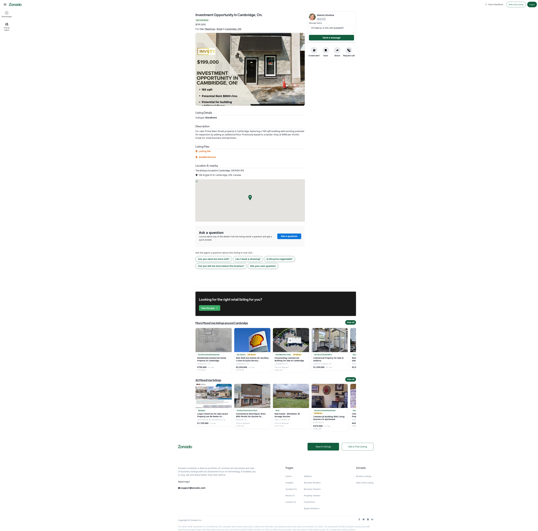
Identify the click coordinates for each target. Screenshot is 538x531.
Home (288, 476)
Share (337, 55)
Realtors (308, 476)
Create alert (314, 55)
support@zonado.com (192, 487)
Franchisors (309, 501)
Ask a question (289, 236)
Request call (349, 55)
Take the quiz (208, 308)
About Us (290, 495)
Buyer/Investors (311, 508)
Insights (289, 482)
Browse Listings (363, 476)
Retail (219, 28)
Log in (532, 4)
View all (350, 322)
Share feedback (495, 4)
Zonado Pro (291, 489)
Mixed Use (210, 28)
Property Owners (312, 495)
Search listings (323, 446)
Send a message (331, 37)
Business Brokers (312, 482)
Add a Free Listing (516, 4)
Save (325, 55)
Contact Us (291, 501)
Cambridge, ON (233, 28)
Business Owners (312, 489)
